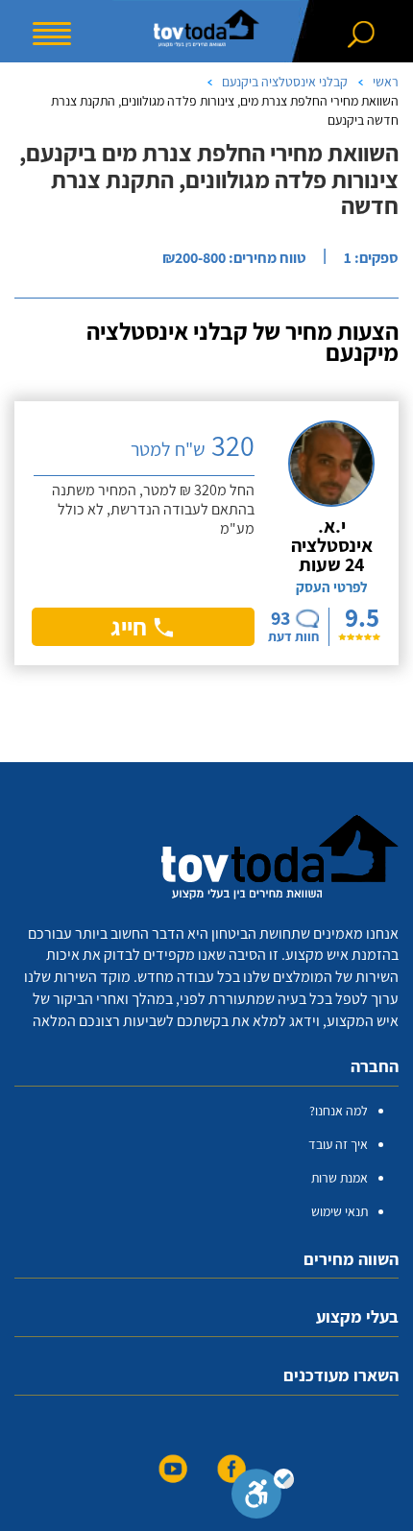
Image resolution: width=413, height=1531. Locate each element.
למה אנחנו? (338, 1110)
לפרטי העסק (331, 587)
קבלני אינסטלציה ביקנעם (285, 81)
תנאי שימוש (339, 1211)
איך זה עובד (338, 1144)
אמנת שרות (339, 1177)
